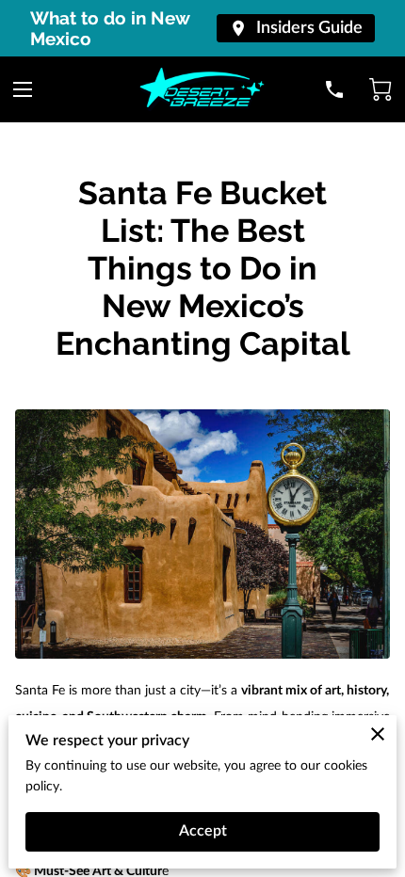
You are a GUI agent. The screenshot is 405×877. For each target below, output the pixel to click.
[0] (380, 89)
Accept (203, 830)
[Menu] (22, 89)
